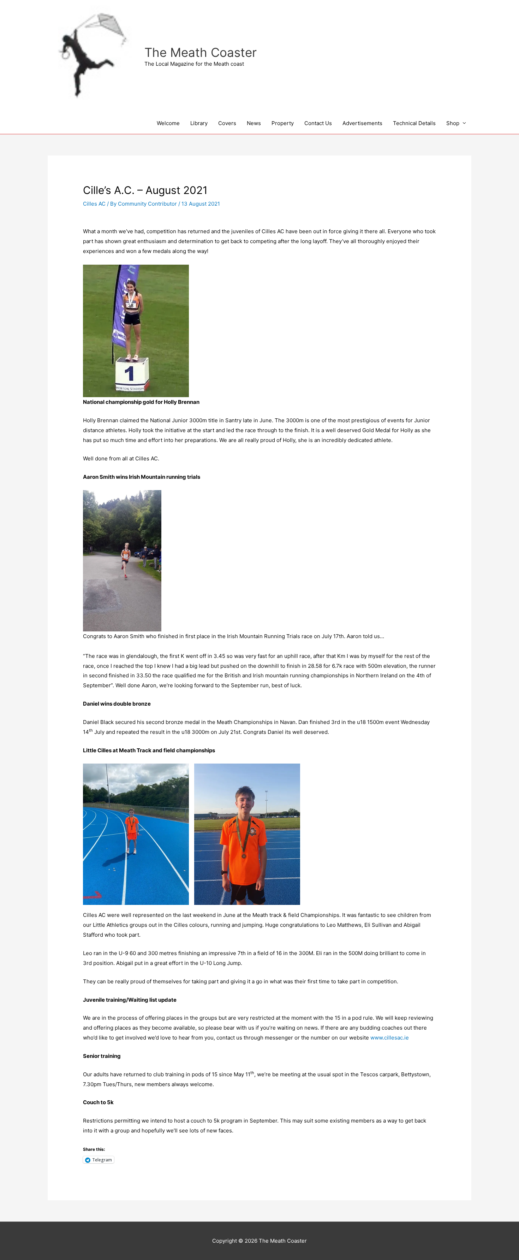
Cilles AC (94, 203)
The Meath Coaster (200, 52)
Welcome (168, 123)
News (254, 123)
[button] (136, 834)
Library (199, 123)
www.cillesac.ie (389, 1037)
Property (283, 123)
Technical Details (414, 123)
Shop (452, 123)
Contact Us (318, 123)
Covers (227, 123)
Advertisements (362, 123)
